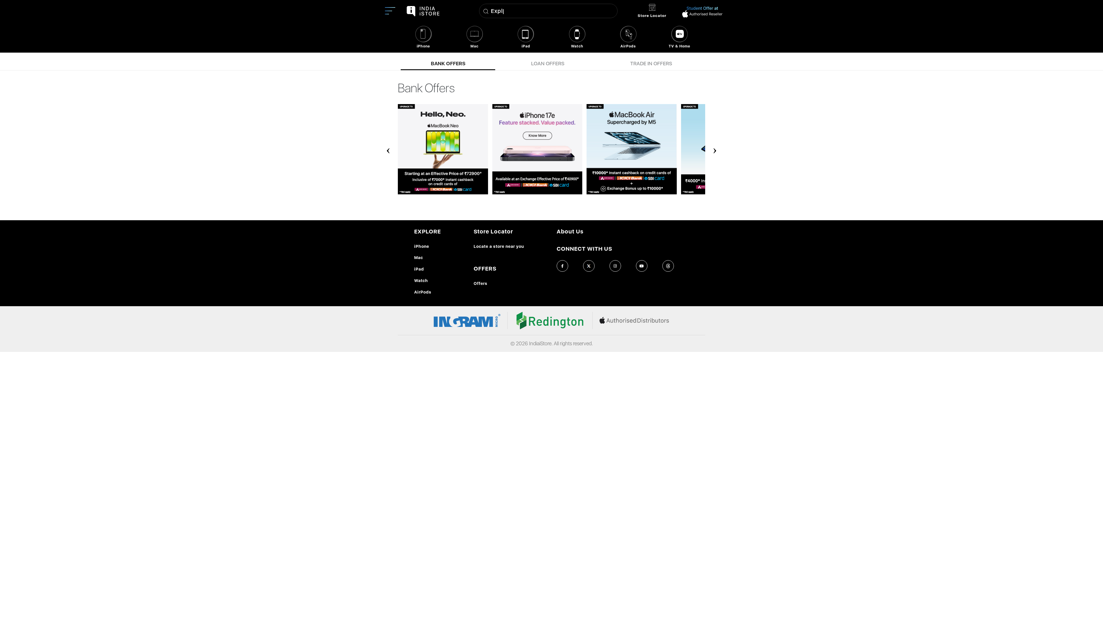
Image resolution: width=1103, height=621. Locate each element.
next (715, 147)
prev (388, 147)
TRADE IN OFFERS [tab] (651, 63)
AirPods (422, 292)
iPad (419, 269)
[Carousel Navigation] (551, 147)
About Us (570, 231)
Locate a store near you (499, 246)
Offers (480, 283)
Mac (418, 257)
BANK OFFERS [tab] (448, 63)
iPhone (421, 246)
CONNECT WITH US (584, 248)
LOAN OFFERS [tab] (547, 63)
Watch (421, 280)
